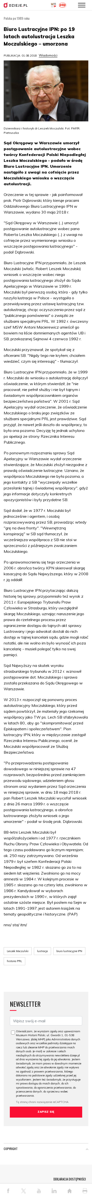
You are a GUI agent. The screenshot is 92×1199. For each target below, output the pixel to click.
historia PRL (14, 961)
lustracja (42, 951)
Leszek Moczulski (17, 951)
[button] (87, 1149)
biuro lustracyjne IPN (69, 951)
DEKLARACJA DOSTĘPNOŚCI (69, 1179)
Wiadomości (48, 55)
